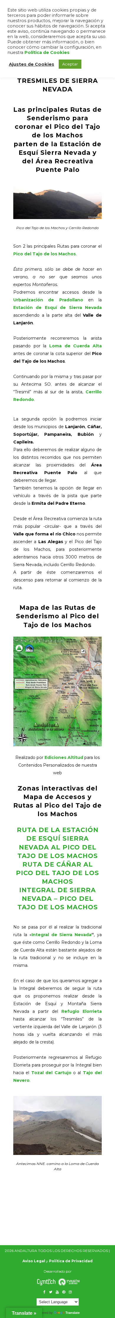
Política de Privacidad (71, 1261)
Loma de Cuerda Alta (75, 346)
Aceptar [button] (70, 64)
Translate (72, 1312)
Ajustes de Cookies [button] (31, 64)
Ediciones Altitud (64, 757)
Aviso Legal (33, 1261)
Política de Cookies (47, 52)
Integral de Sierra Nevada (62, 934)
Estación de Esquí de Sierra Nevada (57, 307)
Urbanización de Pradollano (48, 300)
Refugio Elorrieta (81, 1011)
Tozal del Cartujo (51, 1072)
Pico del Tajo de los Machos (44, 254)
